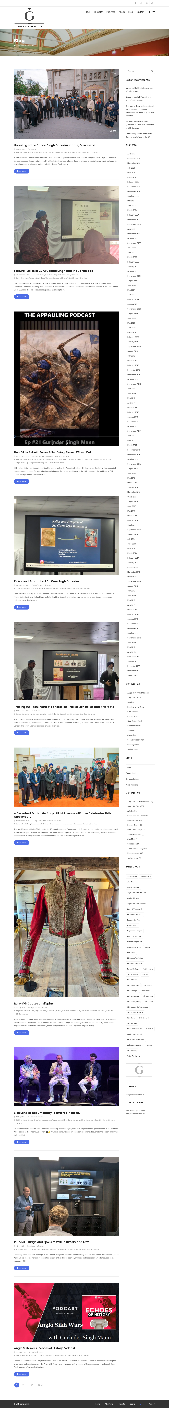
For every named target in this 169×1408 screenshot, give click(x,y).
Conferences (38, 585)
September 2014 (134, 530)
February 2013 (133, 614)
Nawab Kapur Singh (27, 463)
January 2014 (132, 563)
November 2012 (133, 628)
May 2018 (131, 398)
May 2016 (131, 478)
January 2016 (132, 487)
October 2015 (132, 497)
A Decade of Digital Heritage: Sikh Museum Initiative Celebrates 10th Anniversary (62, 815)
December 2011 (133, 666)
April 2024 (131, 205)
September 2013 (134, 581)
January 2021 (132, 304)
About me (98, 12)
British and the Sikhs (42, 456)
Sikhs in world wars (134, 1029)
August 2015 (132, 501)
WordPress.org (132, 785)
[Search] (152, 71)
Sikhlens (19, 1123)
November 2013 (133, 572)
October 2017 (132, 426)
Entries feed (130, 773)
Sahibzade (56, 278)
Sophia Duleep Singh (135, 740)
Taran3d (149, 1045)
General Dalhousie (22, 714)
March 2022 (132, 257)
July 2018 (131, 389)
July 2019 (131, 356)
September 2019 (134, 346)
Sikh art (89, 152)
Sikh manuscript (133, 996)
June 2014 (131, 544)
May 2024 (131, 201)
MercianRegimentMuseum (71, 1011)
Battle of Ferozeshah (134, 909)
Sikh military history (134, 1002)
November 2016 (133, 454)
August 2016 (132, 469)
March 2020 (132, 332)
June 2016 (131, 473)
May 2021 (131, 290)
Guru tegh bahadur (37, 588)
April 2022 (131, 252)
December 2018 (133, 370)
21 (32, 1385)
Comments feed (132, 779)
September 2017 (134, 431)
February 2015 (133, 520)
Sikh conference (133, 985)
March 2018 (132, 407)
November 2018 (133, 375)
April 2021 (131, 295)
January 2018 (132, 417)
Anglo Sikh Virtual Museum (43, 821)
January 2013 (132, 619)
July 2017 (131, 436)
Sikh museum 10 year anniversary (61, 824)
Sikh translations (58, 463)
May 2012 (131, 647)
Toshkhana (91, 714)
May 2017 (131, 440)
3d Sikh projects (21, 1120)
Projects (111, 12)
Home (88, 12)
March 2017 (132, 445)
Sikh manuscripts (64, 275)
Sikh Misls (66, 456)
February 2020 (133, 337)
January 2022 (132, 266)
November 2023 (133, 220)
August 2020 (132, 313)
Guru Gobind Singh (51, 275)
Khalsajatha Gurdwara (51, 588)
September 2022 (134, 243)
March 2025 (132, 177)
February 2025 (133, 182)
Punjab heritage (133, 969)
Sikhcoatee (101, 1011)
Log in (128, 767)
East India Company (134, 936)
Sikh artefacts (66, 278)
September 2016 (134, 464)
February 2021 (133, 299)
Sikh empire (85, 1011)
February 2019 (133, 365)
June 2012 (131, 642)
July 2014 (131, 539)
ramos (128, 88)
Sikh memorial (148, 996)
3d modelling (132, 876)
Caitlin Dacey (131, 134)
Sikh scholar (102, 1120)
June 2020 (131, 318)
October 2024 (132, 196)
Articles (33, 149)
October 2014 (132, 525)
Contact (140, 12)
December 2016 (133, 450)
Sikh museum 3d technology (137, 1007)
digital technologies (134, 931)
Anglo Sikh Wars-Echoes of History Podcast (44, 1348)
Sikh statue (111, 1120)
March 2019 (132, 360)
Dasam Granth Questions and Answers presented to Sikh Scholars (140, 124)
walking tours (132, 749)
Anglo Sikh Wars (35, 1007)
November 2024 (133, 191)
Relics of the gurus (45, 278)
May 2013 (131, 600)
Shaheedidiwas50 (66, 588)
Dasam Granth (39, 275)
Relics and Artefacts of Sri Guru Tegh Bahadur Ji (48, 581)
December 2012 (133, 624)
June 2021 (131, 285)
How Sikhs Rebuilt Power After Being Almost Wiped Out (52, 452)
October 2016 (132, 459)
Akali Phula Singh (133, 887)
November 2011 (133, 671)
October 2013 (132, 577)
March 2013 (132, 610)
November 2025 (133, 163)
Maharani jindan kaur (135, 963)
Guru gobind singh (22, 278)
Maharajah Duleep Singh (60, 714)
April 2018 (131, 403)
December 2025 (133, 158)
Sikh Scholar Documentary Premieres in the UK (47, 1113)
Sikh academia (132, 974)
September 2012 (134, 638)
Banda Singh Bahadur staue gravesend (47, 152)
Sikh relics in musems (91, 1249)
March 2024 (132, 210)
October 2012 (132, 633)
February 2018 (133, 412)
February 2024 (133, 215)
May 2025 (131, 173)
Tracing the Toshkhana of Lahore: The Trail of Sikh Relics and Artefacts (64, 707)
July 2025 (131, 168)
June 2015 (131, 506)
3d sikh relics (146, 876)
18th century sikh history (24, 152)
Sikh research (144, 1018)
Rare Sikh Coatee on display (34, 1003)
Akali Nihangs (20, 1355)
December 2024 (133, 187)
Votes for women (133, 1056)
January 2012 (132, 661)
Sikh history (96, 152)
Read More (21, 171)
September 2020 (134, 309)
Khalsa (147, 947)
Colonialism (32, 1249)
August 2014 (132, 534)
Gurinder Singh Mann (68, 152)
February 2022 (133, 262)
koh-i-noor (131, 953)
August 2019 (132, 351)
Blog (130, 12)
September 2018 (134, 384)
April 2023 (131, 229)
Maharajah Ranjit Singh (135, 958)
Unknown (129, 97)
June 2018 (131, 393)
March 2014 (132, 553)
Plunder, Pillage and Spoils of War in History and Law (51, 1242)
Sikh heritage (132, 991)
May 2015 (131, 511)
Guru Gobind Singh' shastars (46, 1249)
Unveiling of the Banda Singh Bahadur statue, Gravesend (54, 145)
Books (122, 12)
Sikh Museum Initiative (81, 824)
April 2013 (131, 605)
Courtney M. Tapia (133, 106)
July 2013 (131, 591)
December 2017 (133, 422)
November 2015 (133, 492)
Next (40, 1385)
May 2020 (131, 323)
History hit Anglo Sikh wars (62, 1355)
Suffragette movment (135, 1045)
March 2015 (132, 516)
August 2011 (132, 675)
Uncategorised (133, 744)
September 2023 (134, 224)
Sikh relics (74, 275)
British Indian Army (134, 920)
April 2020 (131, 328)
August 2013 (132, 586)
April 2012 (131, 652)
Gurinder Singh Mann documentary (39, 1120)
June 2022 (131, 248)
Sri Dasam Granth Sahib (135, 1040)
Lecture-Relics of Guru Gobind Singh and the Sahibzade (53, 271)
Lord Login (47, 714)
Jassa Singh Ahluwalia (91, 459)
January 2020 (132, 342)
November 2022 (133, 234)
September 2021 (134, 276)
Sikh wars (149, 1029)
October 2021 (132, 271)
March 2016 (132, 483)
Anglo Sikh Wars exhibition (136, 904)
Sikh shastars (132, 1023)
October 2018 (132, 379)
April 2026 (131, 154)
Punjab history (81, 152)
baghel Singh (38, 459)
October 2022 (132, 238)
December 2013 (133, 567)
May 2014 (131, 548)
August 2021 (132, 281)
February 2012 (133, 657)
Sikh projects (85, 1120)
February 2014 (133, 558)
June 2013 (131, 595)
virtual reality (132, 1050)
